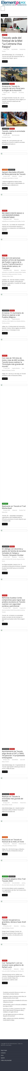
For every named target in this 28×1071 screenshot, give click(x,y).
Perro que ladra (5, 885)
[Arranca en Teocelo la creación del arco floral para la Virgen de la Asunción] (14, 68)
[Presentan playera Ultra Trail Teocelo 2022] (14, 860)
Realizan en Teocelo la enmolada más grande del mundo (12, 798)
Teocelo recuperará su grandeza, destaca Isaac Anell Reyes (14, 922)
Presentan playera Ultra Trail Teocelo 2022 (14, 880)
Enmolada (4, 137)
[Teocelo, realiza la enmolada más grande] (14, 113)
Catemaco (4, 321)
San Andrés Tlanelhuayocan (11, 971)
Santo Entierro (10, 178)
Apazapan (23, 270)
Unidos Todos (10, 276)
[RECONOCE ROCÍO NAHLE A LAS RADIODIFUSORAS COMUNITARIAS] (14, 195)
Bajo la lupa (4, 1050)
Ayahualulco (4, 272)
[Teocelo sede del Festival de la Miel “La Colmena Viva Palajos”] (14, 19)
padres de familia (6, 559)
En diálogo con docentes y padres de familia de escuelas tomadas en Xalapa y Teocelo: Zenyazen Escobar (14, 552)
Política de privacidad (6, 1060)
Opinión (3, 1058)
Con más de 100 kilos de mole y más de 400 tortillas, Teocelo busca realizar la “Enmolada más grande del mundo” (13, 362)
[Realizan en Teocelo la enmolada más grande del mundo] (14, 778)
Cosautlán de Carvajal (13, 272)
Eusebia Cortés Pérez (11, 610)
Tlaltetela (4, 276)
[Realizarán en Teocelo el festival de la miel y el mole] (14, 821)
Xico (23, 971)
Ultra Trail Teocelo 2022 (19, 885)
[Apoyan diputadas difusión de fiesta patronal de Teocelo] (14, 154)
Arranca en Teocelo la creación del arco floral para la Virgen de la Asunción (13, 88)
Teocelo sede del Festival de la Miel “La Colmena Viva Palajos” (12, 42)
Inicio (2, 1055)
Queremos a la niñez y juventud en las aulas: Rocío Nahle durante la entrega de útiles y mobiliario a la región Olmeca (14, 1010)
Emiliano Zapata (21, 272)
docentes (21, 557)
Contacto (3, 1053)
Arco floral (21, 92)
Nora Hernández (16, 135)
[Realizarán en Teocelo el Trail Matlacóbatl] (14, 385)
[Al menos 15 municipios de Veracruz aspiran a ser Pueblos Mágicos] (14, 294)
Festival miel (22, 49)
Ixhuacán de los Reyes (7, 274)
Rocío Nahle (18, 221)
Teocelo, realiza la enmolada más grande (13, 132)
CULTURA (5, 169)
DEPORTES (5, 503)
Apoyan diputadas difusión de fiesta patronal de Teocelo (14, 173)
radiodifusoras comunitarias (8, 221)
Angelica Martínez (16, 319)
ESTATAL (5, 35)
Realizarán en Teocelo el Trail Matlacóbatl (14, 507)
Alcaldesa (23, 926)
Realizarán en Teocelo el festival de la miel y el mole (13, 840)
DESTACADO (5, 84)
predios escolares (20, 610)
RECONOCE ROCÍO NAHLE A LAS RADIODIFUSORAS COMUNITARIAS (13, 215)
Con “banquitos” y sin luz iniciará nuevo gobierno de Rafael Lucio (13, 965)
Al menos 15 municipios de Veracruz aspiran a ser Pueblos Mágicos (13, 315)
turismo (8, 323)
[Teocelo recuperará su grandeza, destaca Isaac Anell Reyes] (14, 901)
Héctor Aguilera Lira (11, 321)
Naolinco (23, 321)
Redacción (14, 92)
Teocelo (4, 51)
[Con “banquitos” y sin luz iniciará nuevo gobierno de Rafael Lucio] (14, 944)
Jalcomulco (14, 274)
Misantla (18, 321)
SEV (11, 559)
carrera (23, 883)
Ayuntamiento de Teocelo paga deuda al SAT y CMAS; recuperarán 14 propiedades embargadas (13, 754)
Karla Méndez (15, 49)
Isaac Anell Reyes (8, 845)
